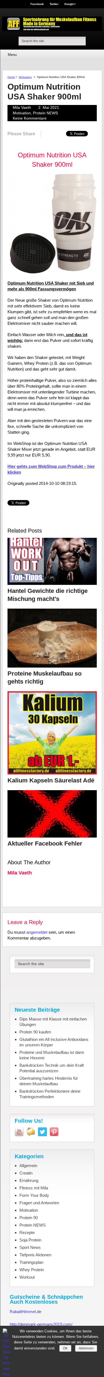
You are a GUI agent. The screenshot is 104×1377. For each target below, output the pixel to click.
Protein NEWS (45, 113)
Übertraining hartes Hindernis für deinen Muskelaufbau (48, 1081)
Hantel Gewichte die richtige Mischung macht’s (47, 594)
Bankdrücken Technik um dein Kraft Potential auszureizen (51, 1068)
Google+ (70, 4)
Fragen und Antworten (39, 1202)
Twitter (54, 4)
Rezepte (27, 1232)
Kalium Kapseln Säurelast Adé (50, 780)
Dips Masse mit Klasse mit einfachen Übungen (53, 1022)
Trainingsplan (31, 1262)
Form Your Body (34, 1195)
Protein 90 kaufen (35, 1032)
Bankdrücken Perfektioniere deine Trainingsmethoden (49, 1094)
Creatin (25, 1173)
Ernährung (28, 1180)
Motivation (25, 77)
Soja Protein (30, 1240)
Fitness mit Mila (33, 1188)
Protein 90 (28, 1217)
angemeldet (36, 932)
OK (65, 1348)
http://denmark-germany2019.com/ (41, 1324)
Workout (27, 1277)
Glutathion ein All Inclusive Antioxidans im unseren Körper (53, 1042)
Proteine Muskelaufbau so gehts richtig (44, 677)
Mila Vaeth (22, 107)
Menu (12, 55)
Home (11, 77)
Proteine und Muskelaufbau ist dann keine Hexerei (51, 1055)
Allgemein (28, 1165)
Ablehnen (86, 1348)
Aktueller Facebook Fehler (44, 843)
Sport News (30, 1247)
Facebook (37, 4)
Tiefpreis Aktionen (35, 1254)
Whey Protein (31, 1269)
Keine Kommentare (30, 118)
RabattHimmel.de (25, 1311)
